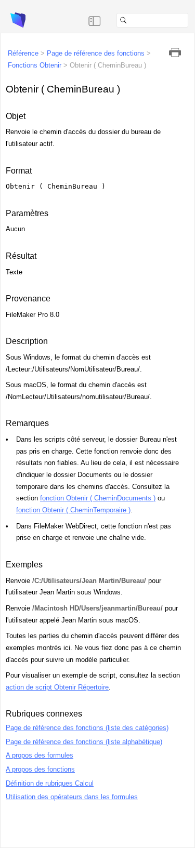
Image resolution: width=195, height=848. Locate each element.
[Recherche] (192, 20)
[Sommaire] (95, 20)
